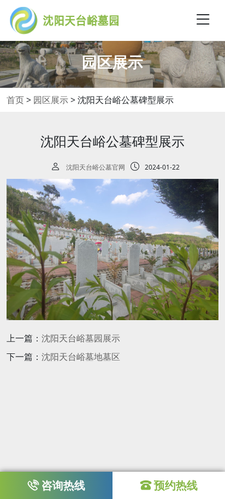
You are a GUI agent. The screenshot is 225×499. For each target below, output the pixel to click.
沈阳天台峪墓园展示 (81, 338)
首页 (15, 100)
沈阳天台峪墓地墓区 (81, 357)
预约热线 (176, 485)
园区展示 (50, 100)
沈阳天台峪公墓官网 (95, 167)
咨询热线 (63, 485)
